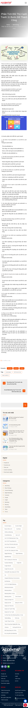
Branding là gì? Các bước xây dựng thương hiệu (15, 383)
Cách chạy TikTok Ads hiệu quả (11, 544)
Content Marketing (9, 490)
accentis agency (8, 372)
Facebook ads (7, 465)
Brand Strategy (8, 488)
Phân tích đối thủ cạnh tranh (8, 63)
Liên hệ (16, 680)
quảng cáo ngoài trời (9, 599)
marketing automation (9, 587)
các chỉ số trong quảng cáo (10, 541)
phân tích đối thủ (5, 375)
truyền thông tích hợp (9, 621)
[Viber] (5, 666)
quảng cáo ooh (8, 602)
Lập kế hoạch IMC (19, 692)
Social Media (7, 506)
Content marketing (8, 469)
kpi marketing (7, 581)
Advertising (10, 368)
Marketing (16, 368)
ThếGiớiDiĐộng (8, 618)
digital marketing (19, 553)
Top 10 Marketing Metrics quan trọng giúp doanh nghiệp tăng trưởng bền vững (16, 439)
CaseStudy (18, 528)
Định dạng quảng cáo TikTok (10, 630)
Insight (6, 499)
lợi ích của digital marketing (10, 584)
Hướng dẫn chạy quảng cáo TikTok (12, 571)
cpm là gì (18, 535)
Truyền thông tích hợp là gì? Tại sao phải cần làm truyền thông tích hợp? (16, 432)
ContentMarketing (8, 535)
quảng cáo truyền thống (10, 608)
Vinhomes (7, 627)
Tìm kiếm (25, 405)
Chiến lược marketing (7, 177)
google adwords (8, 565)
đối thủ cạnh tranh (17, 372)
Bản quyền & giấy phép (6, 697)
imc (5, 575)
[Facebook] (2, 666)
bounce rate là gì (8, 528)
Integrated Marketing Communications (12, 578)
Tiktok (6, 509)
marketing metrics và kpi (10, 593)
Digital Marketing (8, 492)
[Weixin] (8, 666)
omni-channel (18, 596)
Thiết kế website (4, 699)
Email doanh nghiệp (8, 472)
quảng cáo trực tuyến (9, 611)
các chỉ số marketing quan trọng (11, 538)
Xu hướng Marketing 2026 (14, 424)
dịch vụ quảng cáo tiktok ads (11, 559)
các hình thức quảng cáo (10, 547)
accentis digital (18, 525)
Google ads (6, 462)
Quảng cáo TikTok (18, 602)
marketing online (8, 596)
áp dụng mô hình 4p (17, 627)
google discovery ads (9, 568)
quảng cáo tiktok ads (9, 605)
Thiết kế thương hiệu (5, 690)
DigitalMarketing (8, 556)
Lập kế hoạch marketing (20, 690)
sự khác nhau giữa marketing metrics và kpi (14, 615)
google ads (19, 562)
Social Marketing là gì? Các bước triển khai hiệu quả (12, 390)
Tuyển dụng (17, 678)
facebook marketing (9, 562)
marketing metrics (8, 590)
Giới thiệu (17, 673)
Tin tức (6, 511)
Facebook (7, 495)
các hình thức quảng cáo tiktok (11, 550)
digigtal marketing (8, 553)
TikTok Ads (17, 618)
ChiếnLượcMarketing (9, 532)
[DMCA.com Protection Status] (21, 699)
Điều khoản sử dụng (19, 705)
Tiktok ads (6, 467)
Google (6, 497)
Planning (22, 368)
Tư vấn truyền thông (19, 695)
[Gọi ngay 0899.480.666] (25, 705)
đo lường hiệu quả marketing (11, 633)
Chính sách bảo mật (8, 705)
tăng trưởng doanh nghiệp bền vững (12, 624)
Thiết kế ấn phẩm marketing (5, 694)
